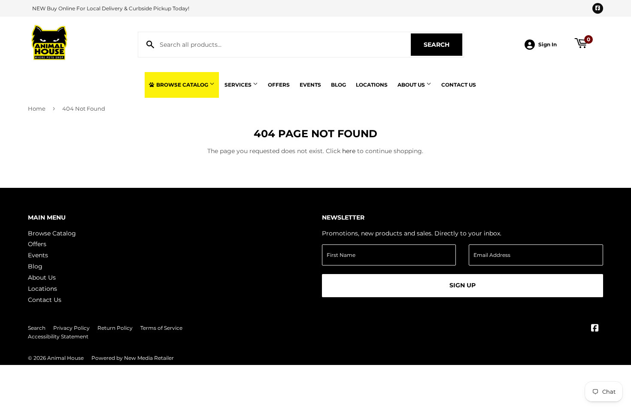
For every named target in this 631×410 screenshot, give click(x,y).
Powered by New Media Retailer (132, 358)
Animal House (65, 358)
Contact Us (458, 84)
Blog (338, 84)
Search (443, 44)
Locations (372, 84)
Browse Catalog (182, 84)
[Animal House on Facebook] (595, 329)
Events (310, 84)
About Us (411, 84)
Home (37, 108)
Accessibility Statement (58, 336)
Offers (279, 84)
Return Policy (115, 328)
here (348, 151)
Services (238, 84)
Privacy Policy (71, 328)
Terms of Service (161, 328)
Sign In (547, 44)
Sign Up (462, 285)
